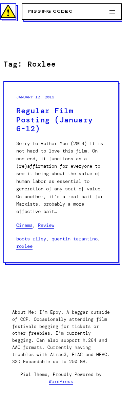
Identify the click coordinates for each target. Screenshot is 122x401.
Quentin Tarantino (75, 239)
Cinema (24, 225)
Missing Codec (50, 11)
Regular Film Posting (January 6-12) (54, 120)
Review (46, 225)
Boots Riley (31, 239)
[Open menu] (112, 12)
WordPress (61, 381)
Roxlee (24, 246)
